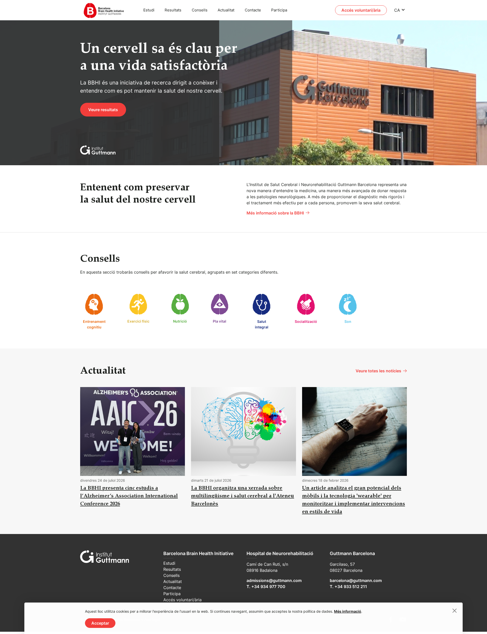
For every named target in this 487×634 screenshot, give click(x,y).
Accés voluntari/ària (360, 10)
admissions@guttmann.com (274, 580)
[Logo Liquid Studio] (106, 10)
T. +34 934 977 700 (266, 586)
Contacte (253, 10)
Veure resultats (103, 109)
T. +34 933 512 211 (348, 586)
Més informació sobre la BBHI (275, 212)
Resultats (173, 10)
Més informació (347, 611)
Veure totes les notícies (378, 370)
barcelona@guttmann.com (356, 580)
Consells (199, 10)
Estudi (148, 10)
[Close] (454, 611)
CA (397, 10)
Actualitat (226, 10)
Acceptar (100, 623)
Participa (279, 10)
